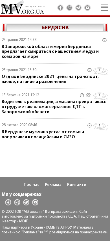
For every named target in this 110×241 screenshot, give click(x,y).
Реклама (53, 185)
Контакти (76, 185)
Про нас (31, 185)
